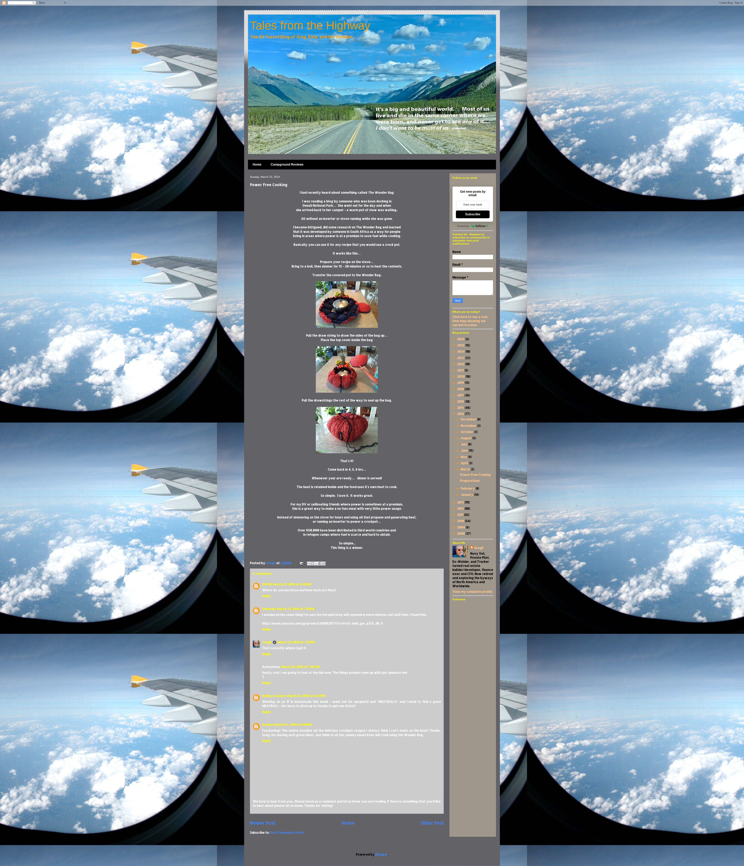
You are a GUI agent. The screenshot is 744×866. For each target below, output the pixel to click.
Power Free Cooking (475, 475)
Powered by (463, 226)
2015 (461, 408)
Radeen (268, 725)
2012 (461, 508)
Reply (266, 596)
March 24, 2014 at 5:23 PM (306, 696)
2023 (461, 358)
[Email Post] (301, 563)
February (468, 488)
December (469, 419)
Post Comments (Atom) (287, 832)
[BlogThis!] (312, 563)
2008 (461, 533)
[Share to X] (316, 563)
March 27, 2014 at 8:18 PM (293, 725)
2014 (461, 414)
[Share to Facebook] (320, 563)
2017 (461, 395)
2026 (461, 339)
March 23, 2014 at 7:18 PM (295, 609)
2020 (461, 376)
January (467, 494)
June (465, 450)
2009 (461, 527)
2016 (461, 401)
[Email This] (309, 563)
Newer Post (262, 823)
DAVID (267, 584)
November (469, 426)
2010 (461, 521)
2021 (461, 370)
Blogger (381, 854)
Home (257, 164)
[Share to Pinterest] (324, 563)
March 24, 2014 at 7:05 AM (300, 667)
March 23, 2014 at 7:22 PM (296, 642)
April (465, 463)
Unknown (269, 609)
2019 (461, 383)
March (466, 469)
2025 (461, 345)
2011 (460, 515)
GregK (267, 642)
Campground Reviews (287, 164)
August (466, 438)
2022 (461, 364)
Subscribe (472, 214)
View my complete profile (472, 591)
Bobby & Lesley (274, 696)
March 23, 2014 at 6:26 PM (292, 584)
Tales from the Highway (310, 25)
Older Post (432, 823)
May (464, 457)
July (464, 444)
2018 (461, 389)
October (467, 432)
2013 (461, 502)
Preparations (470, 481)
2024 (461, 351)
